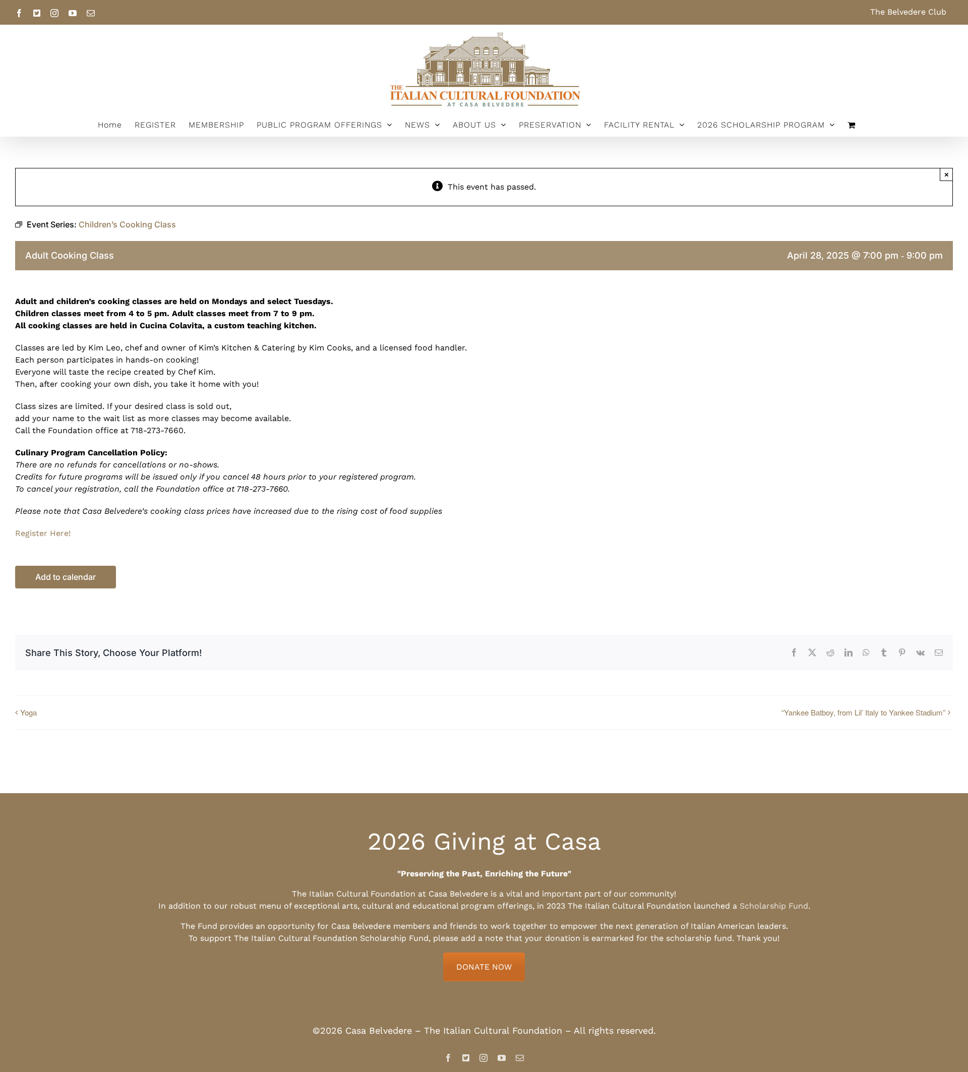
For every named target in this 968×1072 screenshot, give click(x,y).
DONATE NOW (484, 967)
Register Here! (43, 533)
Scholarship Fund (774, 906)
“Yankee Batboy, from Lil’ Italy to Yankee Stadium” (863, 712)
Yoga (28, 712)
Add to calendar (65, 577)
